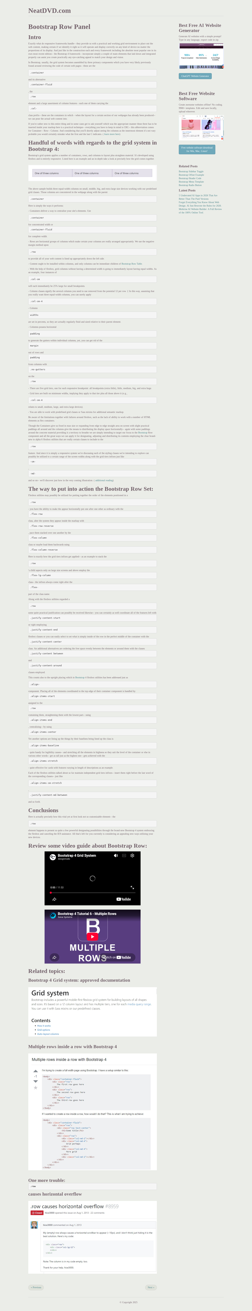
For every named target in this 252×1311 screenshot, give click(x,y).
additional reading (104, 480)
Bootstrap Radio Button (190, 185)
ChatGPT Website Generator (195, 76)
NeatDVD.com (49, 10)
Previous (36, 1287)
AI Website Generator (200, 28)
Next (151, 1287)
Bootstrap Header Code (190, 178)
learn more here (111, 134)
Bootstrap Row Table (132, 264)
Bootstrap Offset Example (191, 175)
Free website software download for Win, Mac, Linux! (197, 149)
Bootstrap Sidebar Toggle (191, 171)
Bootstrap (142, 432)
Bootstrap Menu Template (191, 181)
